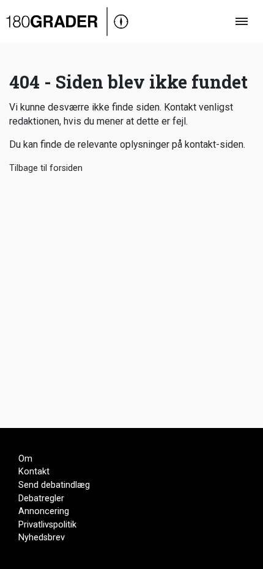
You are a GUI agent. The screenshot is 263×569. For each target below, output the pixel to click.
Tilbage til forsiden (46, 168)
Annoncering (43, 511)
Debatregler (41, 498)
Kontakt (34, 471)
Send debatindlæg (54, 485)
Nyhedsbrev (41, 537)
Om (25, 459)
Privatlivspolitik (47, 525)
